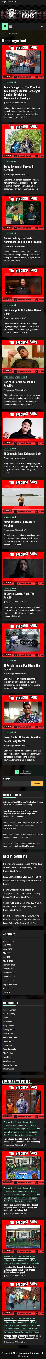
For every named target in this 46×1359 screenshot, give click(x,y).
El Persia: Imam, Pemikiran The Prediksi (22, 667)
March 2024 (8, 961)
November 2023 (9, 977)
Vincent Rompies (10, 1065)
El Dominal (7, 1022)
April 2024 (7, 957)
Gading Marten (9, 1030)
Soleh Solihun (8, 1041)
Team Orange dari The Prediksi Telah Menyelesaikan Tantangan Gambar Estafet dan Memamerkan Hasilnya (22, 92)
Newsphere (36, 1353)
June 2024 (7, 949)
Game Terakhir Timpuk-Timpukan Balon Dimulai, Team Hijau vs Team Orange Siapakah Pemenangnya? (22, 825)
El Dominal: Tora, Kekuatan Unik (22, 453)
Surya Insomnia (9, 1049)
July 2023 (7, 992)
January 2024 (8, 969)
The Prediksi (9, 377)
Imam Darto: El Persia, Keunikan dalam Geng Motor (22, 739)
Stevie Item (7, 1045)
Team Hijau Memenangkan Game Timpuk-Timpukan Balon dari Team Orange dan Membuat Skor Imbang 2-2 (20, 813)
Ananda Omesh (9, 1010)
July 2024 (7, 945)
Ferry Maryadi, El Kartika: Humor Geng (23, 312)
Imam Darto (8, 1033)
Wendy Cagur (8, 1069)
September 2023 (10, 985)
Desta (5, 1018)
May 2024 (7, 953)
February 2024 (9, 965)
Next (27, 772)
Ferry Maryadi (8, 1026)
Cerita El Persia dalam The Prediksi (19, 383)
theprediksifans (22, 103)
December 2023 (9, 973)
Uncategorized (10, 82)
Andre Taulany (9, 1014)
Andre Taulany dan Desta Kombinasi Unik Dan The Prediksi (23, 240)
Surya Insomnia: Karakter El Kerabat (20, 523)
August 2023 (8, 988)
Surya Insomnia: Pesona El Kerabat (19, 168)
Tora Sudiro (8, 1057)
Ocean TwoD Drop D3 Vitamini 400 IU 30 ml (22, 903)
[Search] (42, 26)
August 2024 (8, 941)
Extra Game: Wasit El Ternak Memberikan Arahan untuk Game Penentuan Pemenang (22, 1140)
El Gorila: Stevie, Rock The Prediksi (19, 595)
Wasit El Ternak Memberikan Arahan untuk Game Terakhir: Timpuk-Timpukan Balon (22, 1337)
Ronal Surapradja (10, 1037)
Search (6, 779)
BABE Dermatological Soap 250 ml (18, 877)
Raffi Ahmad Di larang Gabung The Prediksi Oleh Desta (22, 880)
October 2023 (8, 981)
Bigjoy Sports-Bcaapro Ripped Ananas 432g (22, 864)
